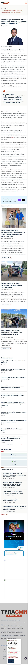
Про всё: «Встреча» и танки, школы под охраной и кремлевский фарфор (12, 386)
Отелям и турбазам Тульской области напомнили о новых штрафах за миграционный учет (12, 438)
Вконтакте (15, 458)
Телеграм (15, 454)
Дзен (15, 464)
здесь (12, 137)
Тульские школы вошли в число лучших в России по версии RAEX (13, 492)
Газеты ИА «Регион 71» (8, 654)
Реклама (5, 656)
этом (14, 191)
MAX (15, 461)
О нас (4, 649)
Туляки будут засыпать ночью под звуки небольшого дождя (13, 369)
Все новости (9, 445)
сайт (20, 156)
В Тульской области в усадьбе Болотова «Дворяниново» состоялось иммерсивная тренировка (13, 404)
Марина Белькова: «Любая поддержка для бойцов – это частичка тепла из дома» (11, 333)
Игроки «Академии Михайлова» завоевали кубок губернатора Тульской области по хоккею (12, 484)
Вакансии (5, 658)
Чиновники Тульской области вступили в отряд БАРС (12, 499)
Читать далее (5, 257)
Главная (3, 8)
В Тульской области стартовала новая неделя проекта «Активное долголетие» (12, 394)
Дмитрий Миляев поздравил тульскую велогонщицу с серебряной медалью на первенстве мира (14, 508)
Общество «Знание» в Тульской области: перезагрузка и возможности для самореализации (14, 475)
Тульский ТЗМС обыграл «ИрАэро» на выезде (12, 429)
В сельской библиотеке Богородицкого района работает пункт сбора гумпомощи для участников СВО (13, 233)
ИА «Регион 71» (6, 651)
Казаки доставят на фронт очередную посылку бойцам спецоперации (11, 285)
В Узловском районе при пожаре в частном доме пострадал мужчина (13, 421)
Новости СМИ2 (4, 514)
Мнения (8, 8)
